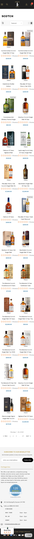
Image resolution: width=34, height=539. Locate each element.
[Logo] (17, 4)
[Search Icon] (8, 4)
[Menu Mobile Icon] (2, 4)
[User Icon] (26, 4)
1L (28, 246)
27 (23, 436)
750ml (8, 47)
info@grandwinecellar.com (12, 524)
